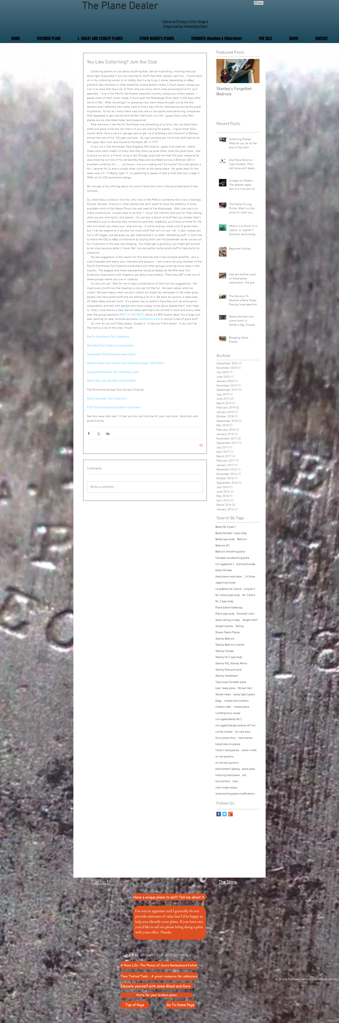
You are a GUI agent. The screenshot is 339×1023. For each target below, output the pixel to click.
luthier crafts (249, 750)
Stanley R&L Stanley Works (231, 663)
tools (235, 781)
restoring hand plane (227, 775)
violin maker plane (226, 787)
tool (244, 775)
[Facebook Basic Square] (218, 814)
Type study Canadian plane (230, 682)
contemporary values (227, 713)
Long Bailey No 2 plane (228, 589)
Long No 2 (249, 589)
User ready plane (225, 688)
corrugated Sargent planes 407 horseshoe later (237, 725)
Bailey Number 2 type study (231, 533)
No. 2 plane (248, 595)
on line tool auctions (227, 763)
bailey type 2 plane (244, 694)
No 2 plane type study (227, 595)
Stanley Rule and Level (228, 670)
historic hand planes (227, 750)
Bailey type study (225, 539)
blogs (218, 701)
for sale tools (242, 732)
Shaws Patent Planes (227, 632)
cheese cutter (223, 707)
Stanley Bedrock (224, 638)
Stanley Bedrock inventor (230, 645)
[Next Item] (253, 71)
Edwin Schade (223, 570)
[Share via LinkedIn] (108, 433)
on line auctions (224, 756)
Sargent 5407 (250, 620)
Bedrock (242, 539)
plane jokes (248, 769)
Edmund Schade (245, 564)
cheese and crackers (236, 701)
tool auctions (222, 781)
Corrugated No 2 (224, 564)
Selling (239, 626)
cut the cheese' (224, 732)
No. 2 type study (224, 601)
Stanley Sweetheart (226, 676)
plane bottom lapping (227, 769)
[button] (156, 38)
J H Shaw (249, 576)
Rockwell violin (245, 614)
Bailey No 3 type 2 (225, 527)
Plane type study (224, 614)
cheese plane (241, 707)
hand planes (245, 738)
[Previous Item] (222, 71)
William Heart (223, 694)
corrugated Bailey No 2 (228, 719)
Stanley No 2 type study (228, 657)
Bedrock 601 (222, 545)
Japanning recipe (225, 582)
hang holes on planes (227, 744)
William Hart (245, 688)
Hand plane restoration (228, 576)
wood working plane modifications (235, 793)
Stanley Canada (224, 651)
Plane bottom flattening (228, 607)
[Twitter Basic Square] (224, 814)
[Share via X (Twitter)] (98, 433)
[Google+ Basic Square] (230, 814)
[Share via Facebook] (89, 433)
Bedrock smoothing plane (230, 551)
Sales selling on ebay (227, 620)
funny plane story (225, 738)
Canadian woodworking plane (232, 558)
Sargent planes (224, 626)
